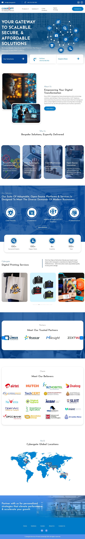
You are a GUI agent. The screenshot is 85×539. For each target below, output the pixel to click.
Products (25, 9)
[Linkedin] (78, 2)
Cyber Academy (44, 9)
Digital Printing (55, 9)
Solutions (35, 9)
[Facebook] (82, 2)
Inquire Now (62, 59)
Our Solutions (8, 59)
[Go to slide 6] (40, 304)
